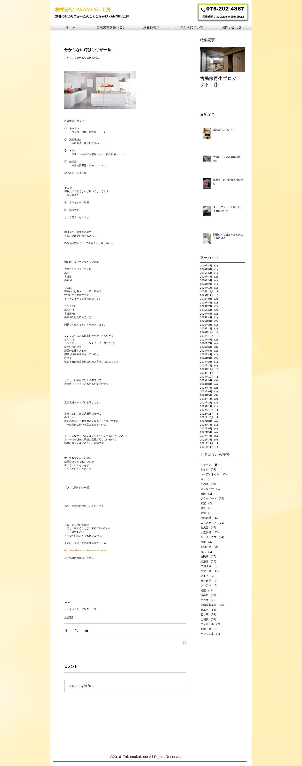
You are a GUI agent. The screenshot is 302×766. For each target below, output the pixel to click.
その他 (68, 617)
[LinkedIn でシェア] (86, 630)
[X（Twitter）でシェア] (76, 630)
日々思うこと (71, 609)
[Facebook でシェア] (66, 630)
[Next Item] (239, 59)
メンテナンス (89, 609)
